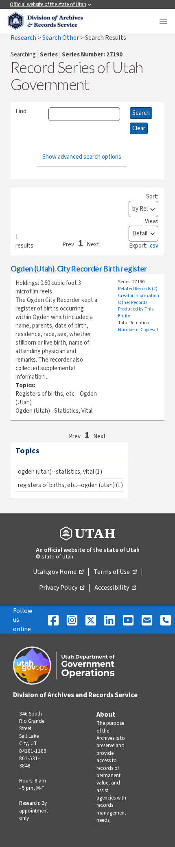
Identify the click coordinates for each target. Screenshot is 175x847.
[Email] (147, 620)
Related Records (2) (138, 288)
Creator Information (138, 295)
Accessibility (115, 588)
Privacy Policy (61, 588)
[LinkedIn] (109, 620)
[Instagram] (72, 620)
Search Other (61, 37)
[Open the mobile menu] (163, 21)
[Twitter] (90, 620)
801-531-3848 (29, 762)
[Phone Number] (165, 620)
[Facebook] (53, 620)
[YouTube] (128, 620)
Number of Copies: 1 (138, 329)
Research (24, 37)
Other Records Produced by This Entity (135, 309)
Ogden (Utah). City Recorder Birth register (79, 268)
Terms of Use (115, 572)
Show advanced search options (81, 157)
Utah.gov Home (58, 572)
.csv (153, 245)
